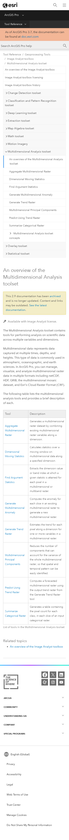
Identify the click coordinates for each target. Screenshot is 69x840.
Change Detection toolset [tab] (24, 93)
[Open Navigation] (64, 5)
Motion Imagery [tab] (18, 144)
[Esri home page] (10, 5)
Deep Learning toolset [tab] (22, 113)
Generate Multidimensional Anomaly (30, 194)
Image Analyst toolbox (20, 58)
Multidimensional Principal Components (32, 210)
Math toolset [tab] (16, 136)
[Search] (55, 5)
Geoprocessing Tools (37, 54)
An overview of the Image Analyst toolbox (30, 69)
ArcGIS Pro (11, 15)
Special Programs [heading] (14, 733)
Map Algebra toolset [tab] (21, 128)
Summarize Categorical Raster (26, 225)
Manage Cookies (16, 815)
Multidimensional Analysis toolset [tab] (29, 151)
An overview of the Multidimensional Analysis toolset (36, 161)
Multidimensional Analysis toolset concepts (31, 236)
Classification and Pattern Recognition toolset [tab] (30, 103)
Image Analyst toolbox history (22, 85)
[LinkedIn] (61, 674)
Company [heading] (9, 724)
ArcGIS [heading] (8, 698)
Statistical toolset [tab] (18, 253)
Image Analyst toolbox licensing (24, 77)
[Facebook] (44, 674)
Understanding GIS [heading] (15, 716)
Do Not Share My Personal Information (29, 825)
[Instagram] (53, 682)
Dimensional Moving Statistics (27, 179)
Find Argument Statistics (23, 186)
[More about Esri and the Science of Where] (11, 682)
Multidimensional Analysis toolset (27, 63)
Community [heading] (10, 707)
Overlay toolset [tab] (17, 246)
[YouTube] (61, 682)
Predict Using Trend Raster (24, 217)
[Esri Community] (44, 682)
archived (55, 296)
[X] (53, 674)
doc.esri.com (30, 36)
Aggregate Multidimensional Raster (30, 171)
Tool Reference (13, 24)
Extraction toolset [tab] (19, 120)
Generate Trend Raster (22, 202)
